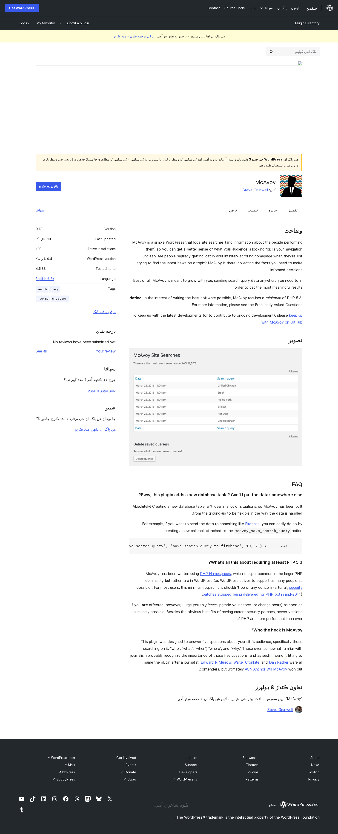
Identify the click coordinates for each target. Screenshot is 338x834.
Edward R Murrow (216, 662)
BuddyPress (64, 779)
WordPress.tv (185, 779)
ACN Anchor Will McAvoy (266, 669)
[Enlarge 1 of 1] (296, 354)
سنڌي (272, 805)
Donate (128, 772)
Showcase (250, 758)
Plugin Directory (307, 23)
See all (41, 351)
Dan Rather (278, 662)
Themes (252, 765)
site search (59, 298)
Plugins (253, 772)
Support (191, 765)
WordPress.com (61, 758)
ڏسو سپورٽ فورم (102, 390)
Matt (69, 765)
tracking (43, 298)
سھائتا (40, 210)
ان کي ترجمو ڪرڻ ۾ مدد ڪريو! (133, 36)
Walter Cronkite (246, 662)
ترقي (233, 210)
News (315, 765)
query (55, 289)
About (315, 758)
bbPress (66, 772)
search (42, 289)
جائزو (273, 210)
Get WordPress (21, 8)
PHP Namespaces (215, 573)
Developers (188, 772)
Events (131, 765)
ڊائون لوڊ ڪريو (48, 186)
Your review (106, 351)
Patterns (252, 779)
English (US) (45, 279)
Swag (130, 779)
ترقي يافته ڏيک (104, 311)
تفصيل (293, 210)
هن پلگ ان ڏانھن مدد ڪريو (95, 429)
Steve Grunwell (255, 190)
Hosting (314, 772)
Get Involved (126, 758)
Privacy (314, 779)
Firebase (252, 523)
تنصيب (253, 210)
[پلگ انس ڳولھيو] (270, 51)
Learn (193, 758)
